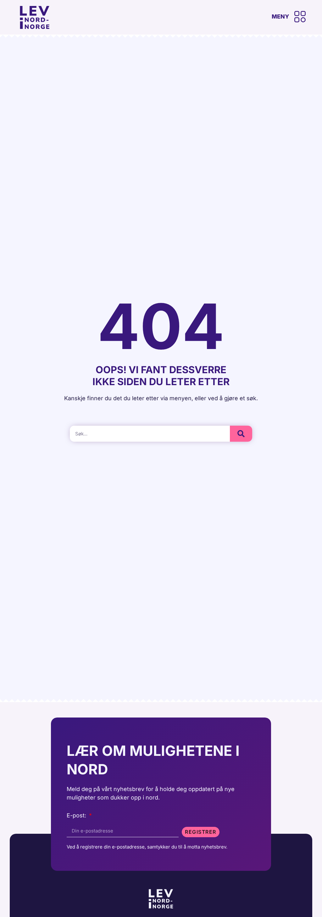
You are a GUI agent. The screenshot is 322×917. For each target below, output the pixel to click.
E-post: (77, 816)
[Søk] (241, 434)
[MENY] (300, 16)
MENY (280, 16)
